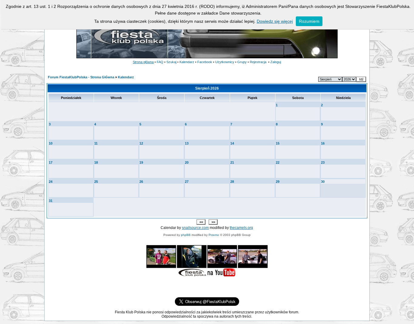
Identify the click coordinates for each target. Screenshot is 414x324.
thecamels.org (241, 228)
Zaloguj (275, 62)
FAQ (160, 62)
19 (141, 162)
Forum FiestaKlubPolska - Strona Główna (81, 77)
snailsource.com (195, 228)
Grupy (242, 62)
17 (50, 162)
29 (277, 181)
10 (50, 143)
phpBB (186, 235)
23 (323, 162)
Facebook (204, 62)
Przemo (214, 235)
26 (141, 181)
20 (187, 162)
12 (141, 143)
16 (323, 143)
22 (277, 162)
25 (96, 181)
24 (50, 181)
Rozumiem (309, 21)
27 (187, 181)
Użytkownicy (224, 62)
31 (50, 201)
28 (232, 181)
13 (187, 143)
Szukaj (171, 62)
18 (96, 162)
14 (232, 143)
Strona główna (143, 62)
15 (277, 143)
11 (96, 143)
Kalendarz (186, 62)
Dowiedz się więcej (275, 21)
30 (323, 181)
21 (232, 162)
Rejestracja (258, 62)
